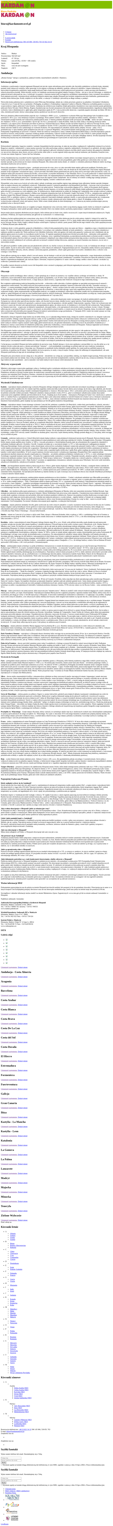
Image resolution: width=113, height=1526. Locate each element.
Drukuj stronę (22, 967)
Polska (12, 1331)
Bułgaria (13, 1247)
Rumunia (13, 1339)
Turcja (12, 1363)
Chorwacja (14, 1253)
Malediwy (13, 1309)
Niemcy (13, 1321)
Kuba (12, 1305)
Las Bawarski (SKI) (21, 1410)
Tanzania (13, 1359)
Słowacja (13, 1343)
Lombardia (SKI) (20, 1424)
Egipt (12, 1267)
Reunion (13, 1337)
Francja (12, 1275)
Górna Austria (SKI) (21, 1390)
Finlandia (13, 1273)
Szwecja (13, 1353)
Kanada (13, 1299)
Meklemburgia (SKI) (21, 1412)
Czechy (12, 1259)
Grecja (12, 1279)
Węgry (12, 1369)
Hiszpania (13, 1285)
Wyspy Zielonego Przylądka (20, 1373)
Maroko (13, 1313)
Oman (12, 1327)
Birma (12, 1243)
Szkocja (13, 1349)
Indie (12, 1289)
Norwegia (13, 1323)
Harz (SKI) (18, 1408)
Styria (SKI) (18, 1394)
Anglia (12, 1237)
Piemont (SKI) (19, 1426)
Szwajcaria (14, 1351)
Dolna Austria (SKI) (21, 1388)
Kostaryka (13, 1303)
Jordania (13, 1295)
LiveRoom (4, 1524)
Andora (12, 1235)
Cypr (12, 1255)
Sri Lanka (13, 1347)
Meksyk (13, 1317)
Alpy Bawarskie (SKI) (22, 1406)
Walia (12, 1367)
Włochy (13, 1371)
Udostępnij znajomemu (9, 967)
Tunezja (13, 1361)
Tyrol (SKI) (18, 1396)
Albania (13, 1233)
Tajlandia (13, 1357)
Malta (12, 1311)
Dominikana (14, 1263)
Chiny (12, 1251)
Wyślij (4, 1463)
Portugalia (13, 1333)
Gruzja (12, 1281)
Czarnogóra (14, 1257)
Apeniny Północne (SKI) (23, 1420)
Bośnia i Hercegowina (18, 1245)
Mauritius (13, 1315)
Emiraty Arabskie (16, 1269)
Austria (12, 1239)
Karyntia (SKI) (19, 1392)
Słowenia (13, 1345)
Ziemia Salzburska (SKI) (22, 1398)
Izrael (12, 1291)
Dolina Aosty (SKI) (21, 1422)
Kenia (12, 1301)
